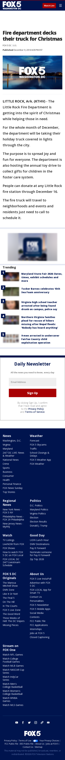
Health (6, 479)
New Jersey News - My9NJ (13, 525)
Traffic (33, 448)
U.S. (15, 45)
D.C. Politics (36, 505)
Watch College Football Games (11, 660)
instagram (35, 722)
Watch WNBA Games (10, 699)
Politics (35, 501)
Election (34, 517)
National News (11, 459)
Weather (36, 436)
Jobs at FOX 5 (37, 633)
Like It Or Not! (10, 593)
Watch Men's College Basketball (12, 685)
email (48, 722)
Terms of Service (34, 411)
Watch (7, 535)
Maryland (8, 448)
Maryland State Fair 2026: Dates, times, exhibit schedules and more (41, 277)
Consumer (8, 475)
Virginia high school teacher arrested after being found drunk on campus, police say (39, 306)
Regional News (9, 503)
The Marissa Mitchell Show (10, 584)
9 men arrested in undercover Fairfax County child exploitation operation (40, 339)
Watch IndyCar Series (10, 678)
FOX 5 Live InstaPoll (40, 578)
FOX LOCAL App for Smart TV (40, 591)
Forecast (34, 440)
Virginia (6, 444)
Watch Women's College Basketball (12, 692)
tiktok (42, 722)
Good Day (37, 535)
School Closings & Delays (39, 454)
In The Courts (10, 605)
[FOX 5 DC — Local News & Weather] (12, 5)
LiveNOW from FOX (13, 544)
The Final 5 (8, 597)
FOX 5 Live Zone (11, 609)
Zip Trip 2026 (37, 559)
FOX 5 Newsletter (39, 604)
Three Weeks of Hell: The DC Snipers (13, 619)
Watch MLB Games (13, 665)
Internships (36, 629)
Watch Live (49, 6)
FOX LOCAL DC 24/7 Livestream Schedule (11, 562)
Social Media (37, 613)
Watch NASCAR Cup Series (13, 671)
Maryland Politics (39, 509)
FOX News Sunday (12, 488)
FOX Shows (9, 548)
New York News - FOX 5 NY (12, 511)
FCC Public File (38, 621)
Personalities (37, 600)
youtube (16, 722)
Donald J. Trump (38, 525)
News (7, 436)
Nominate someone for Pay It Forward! (41, 554)
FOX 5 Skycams (38, 444)
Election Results (38, 521)
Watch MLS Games (13, 705)
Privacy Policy (36, 408)
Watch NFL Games (13, 654)
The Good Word (11, 614)
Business (7, 471)
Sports (6, 467)
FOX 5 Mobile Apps (40, 608)
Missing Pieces (10, 625)
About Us (37, 574)
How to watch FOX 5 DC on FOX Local (13, 554)
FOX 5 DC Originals (9, 576)
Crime (6, 463)
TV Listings (8, 540)
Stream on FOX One (10, 648)
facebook (23, 722)
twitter (29, 722)
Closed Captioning (39, 637)
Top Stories (9, 492)
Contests (35, 617)
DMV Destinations (40, 544)
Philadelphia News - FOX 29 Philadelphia (13, 518)
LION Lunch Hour (39, 540)
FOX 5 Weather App (40, 459)
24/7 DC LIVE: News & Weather (13, 454)
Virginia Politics (38, 513)
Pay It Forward (38, 548)
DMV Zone (8, 589)
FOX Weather (37, 463)
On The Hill (8, 601)
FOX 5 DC (7, 45)
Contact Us (36, 596)
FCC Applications (39, 625)
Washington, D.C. (12, 440)
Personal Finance (12, 483)
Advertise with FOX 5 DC (40, 584)
